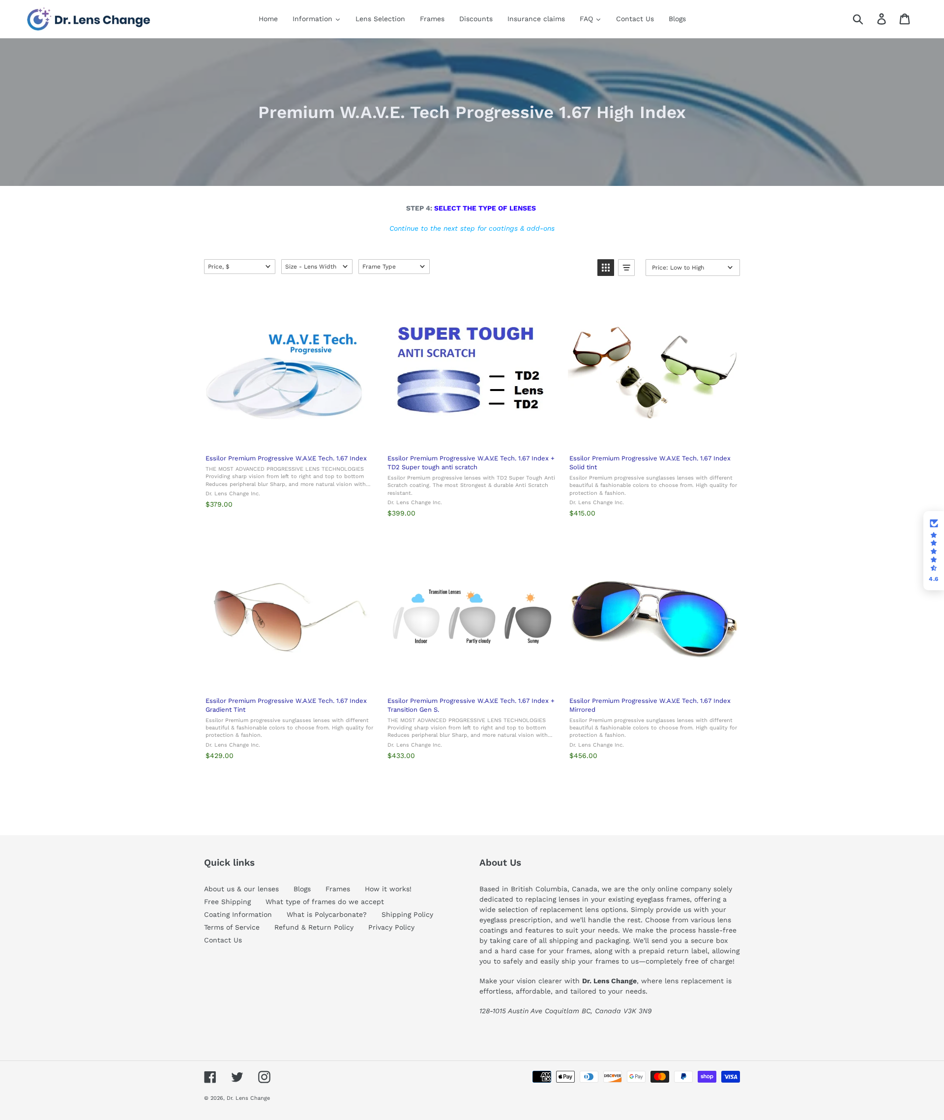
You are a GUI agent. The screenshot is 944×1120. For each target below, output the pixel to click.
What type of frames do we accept (325, 902)
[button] (239, 266)
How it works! (388, 889)
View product (289, 436)
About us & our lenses (241, 889)
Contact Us (223, 940)
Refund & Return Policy (314, 927)
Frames (337, 889)
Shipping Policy (407, 914)
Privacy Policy (391, 927)
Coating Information (238, 914)
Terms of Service (232, 927)
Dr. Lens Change (248, 1098)
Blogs (302, 889)
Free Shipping (227, 902)
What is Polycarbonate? (327, 914)
